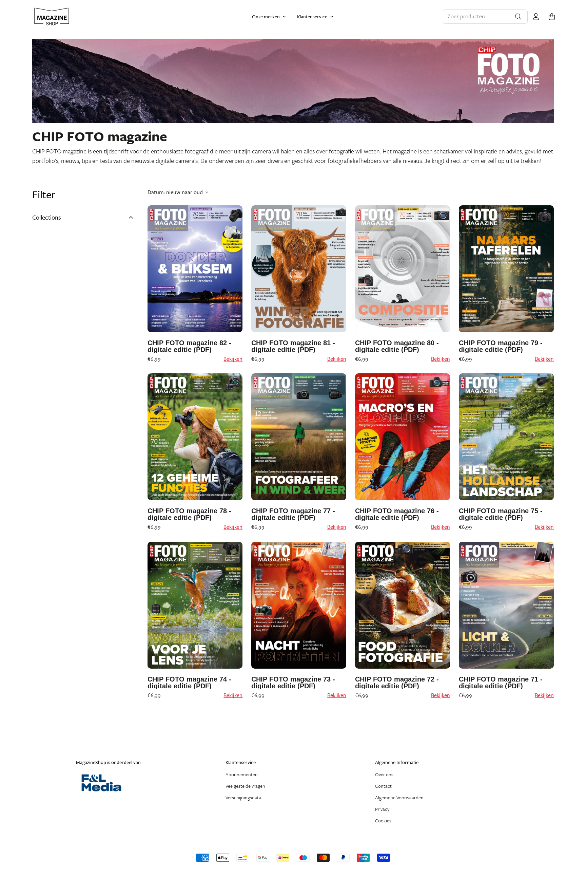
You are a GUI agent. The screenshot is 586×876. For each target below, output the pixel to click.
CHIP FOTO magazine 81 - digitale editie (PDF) (293, 346)
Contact (383, 785)
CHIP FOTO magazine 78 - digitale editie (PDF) (189, 514)
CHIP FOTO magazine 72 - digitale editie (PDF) (397, 682)
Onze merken (266, 16)
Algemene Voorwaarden (399, 797)
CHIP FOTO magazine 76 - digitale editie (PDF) (397, 514)
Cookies (383, 820)
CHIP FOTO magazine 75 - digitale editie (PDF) (501, 514)
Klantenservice (312, 16)
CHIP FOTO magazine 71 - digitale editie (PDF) (501, 682)
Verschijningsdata (243, 797)
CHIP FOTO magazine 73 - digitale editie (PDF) (293, 682)
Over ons (384, 774)
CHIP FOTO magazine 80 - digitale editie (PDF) (397, 346)
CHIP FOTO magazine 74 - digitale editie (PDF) (189, 682)
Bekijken (232, 359)
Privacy (382, 809)
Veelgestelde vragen (245, 785)
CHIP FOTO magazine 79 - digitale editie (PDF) (501, 346)
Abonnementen (242, 774)
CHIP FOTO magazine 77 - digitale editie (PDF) (293, 514)
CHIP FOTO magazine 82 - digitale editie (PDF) (189, 346)
